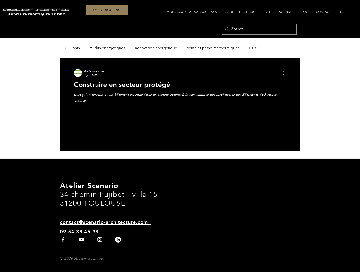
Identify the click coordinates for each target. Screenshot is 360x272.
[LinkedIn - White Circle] (118, 240)
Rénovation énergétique (156, 48)
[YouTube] (81, 240)
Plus (252, 48)
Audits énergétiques (107, 48)
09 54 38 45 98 (79, 232)
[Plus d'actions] (285, 73)
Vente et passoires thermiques (213, 48)
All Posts (72, 48)
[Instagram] (100, 240)
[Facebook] (63, 240)
